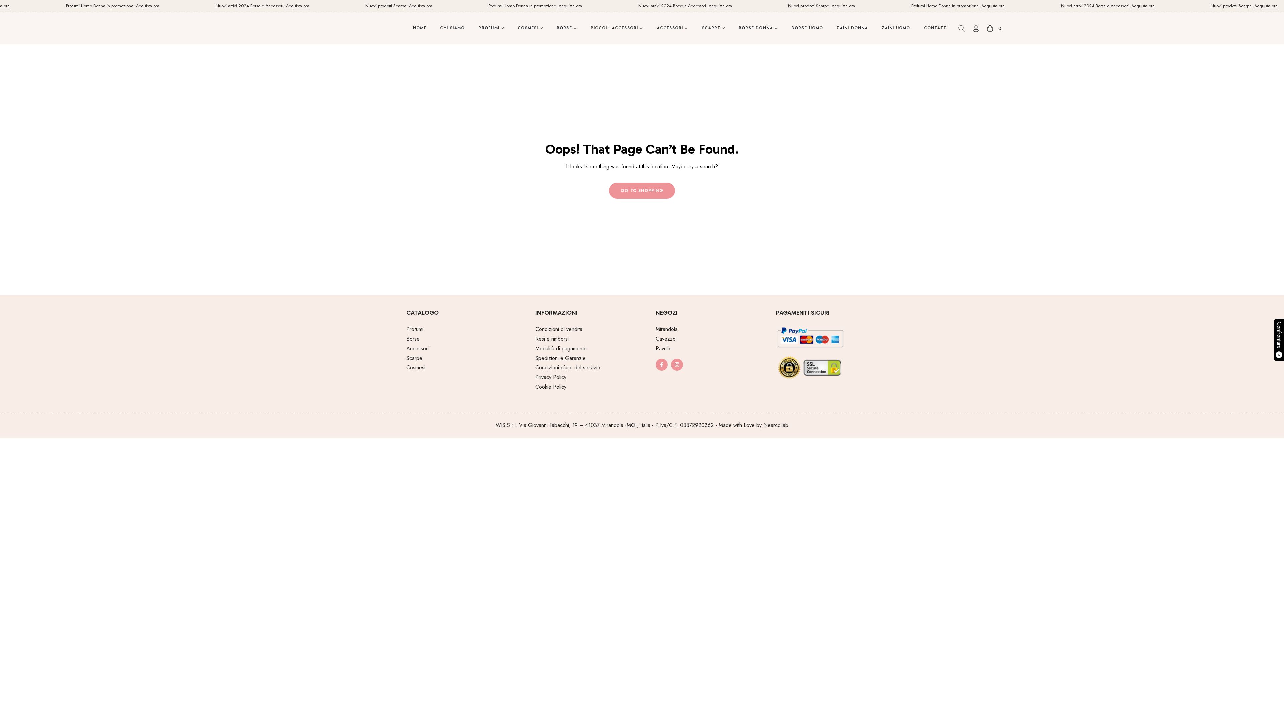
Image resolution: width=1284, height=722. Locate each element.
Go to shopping (642, 191)
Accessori (417, 348)
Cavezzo (666, 339)
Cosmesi (415, 367)
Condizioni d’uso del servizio (567, 367)
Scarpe (414, 358)
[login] (976, 28)
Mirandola (667, 329)
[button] (961, 28)
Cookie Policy (550, 387)
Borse (413, 339)
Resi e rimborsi (552, 339)
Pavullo (664, 348)
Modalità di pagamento (561, 348)
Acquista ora (134, 6)
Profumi (414, 329)
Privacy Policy (550, 377)
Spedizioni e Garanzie (560, 358)
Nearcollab (775, 425)
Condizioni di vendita (558, 329)
